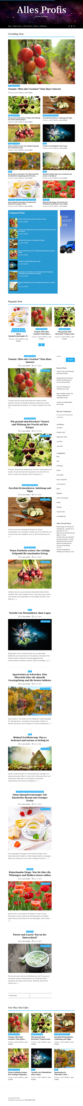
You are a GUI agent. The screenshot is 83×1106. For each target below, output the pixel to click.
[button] (39, 344)
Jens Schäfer (24, 221)
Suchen (59, 356)
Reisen (36, 26)
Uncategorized (61, 516)
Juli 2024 (59, 428)
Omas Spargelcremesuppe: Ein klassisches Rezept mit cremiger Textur (22, 203)
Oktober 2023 (61, 432)
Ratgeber (46, 199)
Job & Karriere (27, 26)
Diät (49, 115)
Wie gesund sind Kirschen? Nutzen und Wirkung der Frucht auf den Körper (37, 230)
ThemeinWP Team (29, 1100)
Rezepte (32, 199)
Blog (9, 26)
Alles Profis (41, 10)
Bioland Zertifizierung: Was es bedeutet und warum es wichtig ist (36, 283)
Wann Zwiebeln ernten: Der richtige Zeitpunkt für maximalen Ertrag (36, 251)
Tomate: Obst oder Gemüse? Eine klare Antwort (32, 219)
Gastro (18, 199)
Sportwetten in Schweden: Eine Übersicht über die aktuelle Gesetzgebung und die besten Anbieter (35, 272)
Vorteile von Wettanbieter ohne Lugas (29, 261)
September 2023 (62, 437)
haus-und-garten (62, 479)
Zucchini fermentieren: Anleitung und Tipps (31, 240)
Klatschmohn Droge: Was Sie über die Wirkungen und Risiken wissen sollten (55, 203)
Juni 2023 (60, 446)
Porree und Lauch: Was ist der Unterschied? (30, 936)
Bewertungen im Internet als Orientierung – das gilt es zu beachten (65, 529)
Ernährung (43, 26)
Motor (58, 489)
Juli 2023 (59, 441)
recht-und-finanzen (62, 498)
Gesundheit (25, 199)
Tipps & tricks (17, 26)
